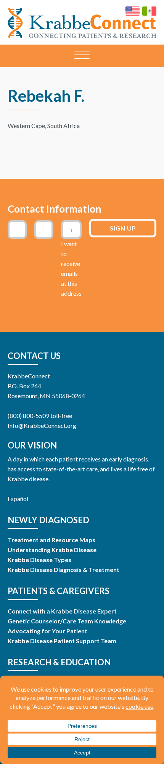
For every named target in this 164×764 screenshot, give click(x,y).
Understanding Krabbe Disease (52, 549)
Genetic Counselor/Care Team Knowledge (67, 621)
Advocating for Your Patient (47, 630)
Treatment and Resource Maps (51, 539)
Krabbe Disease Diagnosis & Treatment (63, 569)
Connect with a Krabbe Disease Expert (62, 611)
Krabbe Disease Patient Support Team (62, 640)
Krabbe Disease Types (39, 559)
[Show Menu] (82, 56)
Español (18, 498)
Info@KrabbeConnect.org (42, 425)
